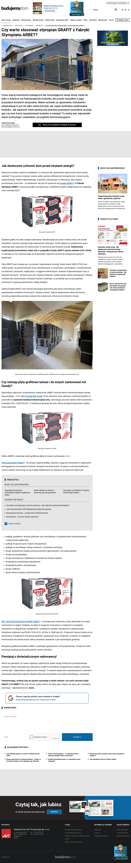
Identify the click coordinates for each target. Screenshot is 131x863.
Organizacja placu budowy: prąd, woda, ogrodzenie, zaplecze (107, 755)
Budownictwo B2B (123, 836)
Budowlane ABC (62, 20)
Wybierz (54, 812)
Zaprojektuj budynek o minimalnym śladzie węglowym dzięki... (17, 492)
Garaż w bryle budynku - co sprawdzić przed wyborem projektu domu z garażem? (63, 755)
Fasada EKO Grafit (34, 396)
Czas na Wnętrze (122, 830)
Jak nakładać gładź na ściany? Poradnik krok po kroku (23, 755)
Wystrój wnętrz (38, 20)
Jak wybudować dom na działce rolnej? (103, 759)
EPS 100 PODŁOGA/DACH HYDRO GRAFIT (21, 621)
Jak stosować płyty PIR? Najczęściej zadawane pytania (28, 509)
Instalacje (16, 20)
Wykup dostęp (50, 11)
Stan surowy (6, 20)
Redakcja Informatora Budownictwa (77, 836)
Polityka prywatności (101, 836)
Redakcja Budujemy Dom (73, 830)
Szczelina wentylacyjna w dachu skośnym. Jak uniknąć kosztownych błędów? (37, 505)
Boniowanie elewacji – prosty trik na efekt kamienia (27, 513)
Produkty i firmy (122, 20)
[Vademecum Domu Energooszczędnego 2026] (112, 38)
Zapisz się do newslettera (73, 842)
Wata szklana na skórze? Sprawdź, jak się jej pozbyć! (45, 491)
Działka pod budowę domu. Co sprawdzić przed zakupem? (64, 760)
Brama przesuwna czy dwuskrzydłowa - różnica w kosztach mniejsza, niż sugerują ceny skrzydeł (24, 760)
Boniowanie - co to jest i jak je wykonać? (22, 517)
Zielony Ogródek (122, 833)
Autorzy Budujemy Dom (73, 833)
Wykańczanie (26, 20)
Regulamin (98, 830)
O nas (67, 839)
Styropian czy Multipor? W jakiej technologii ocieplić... (76, 491)
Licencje (97, 833)
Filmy (85, 20)
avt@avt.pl (17, 836)
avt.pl (16, 838)
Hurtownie (93, 20)
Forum (111, 20)
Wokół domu (50, 20)
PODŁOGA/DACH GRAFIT (13, 463)
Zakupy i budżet (76, 20)
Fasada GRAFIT (67, 183)
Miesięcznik (102, 20)
